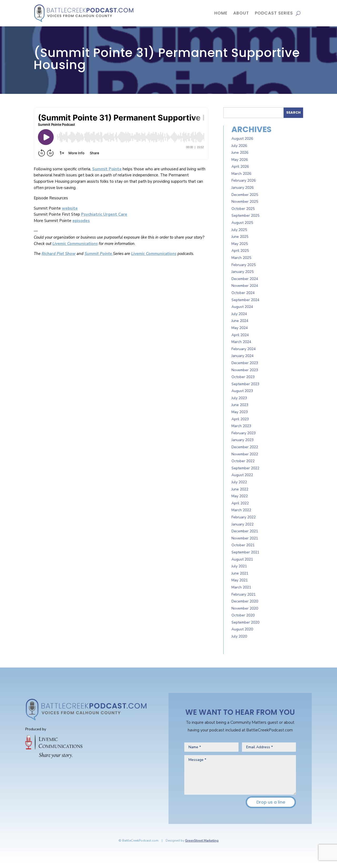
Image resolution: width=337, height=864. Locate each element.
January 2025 (242, 271)
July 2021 (239, 566)
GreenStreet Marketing (202, 840)
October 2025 (243, 208)
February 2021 (243, 594)
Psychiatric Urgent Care (104, 214)
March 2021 (241, 587)
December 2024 (244, 278)
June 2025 (239, 236)
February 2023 (243, 433)
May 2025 (239, 243)
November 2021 (244, 538)
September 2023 (245, 384)
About (241, 13)
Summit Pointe (107, 169)
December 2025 (244, 194)
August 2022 (242, 474)
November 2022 (244, 454)
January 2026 (242, 187)
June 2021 (239, 573)
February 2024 (243, 348)
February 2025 (243, 264)
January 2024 (242, 355)
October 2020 (243, 615)
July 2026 (239, 145)
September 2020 (245, 622)
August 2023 (242, 390)
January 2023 (242, 439)
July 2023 (239, 397)
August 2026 (242, 138)
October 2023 (243, 376)
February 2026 (243, 180)
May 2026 (239, 159)
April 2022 (240, 503)
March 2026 (241, 173)
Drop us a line (270, 802)
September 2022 (245, 468)
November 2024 (244, 285)
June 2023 (239, 404)
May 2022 (239, 496)
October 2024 (243, 292)
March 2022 (241, 510)
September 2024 (245, 299)
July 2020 (239, 636)
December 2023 (244, 362)
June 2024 (239, 320)
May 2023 (239, 411)
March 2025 (241, 257)
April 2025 (240, 250)
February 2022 (243, 517)
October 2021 (243, 545)
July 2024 (239, 313)
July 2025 (239, 229)
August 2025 (242, 222)
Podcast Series (274, 13)
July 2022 (239, 482)
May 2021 (239, 580)
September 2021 (245, 552)
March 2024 (241, 341)
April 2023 (240, 419)
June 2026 (239, 152)
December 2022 (244, 447)
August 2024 (242, 306)
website (70, 208)
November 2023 (244, 370)
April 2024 (240, 334)
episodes (81, 220)
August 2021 (242, 559)
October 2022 (243, 461)
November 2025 (244, 201)
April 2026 (240, 166)
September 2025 (245, 215)
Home (220, 13)
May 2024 (239, 327)
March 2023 (241, 425)
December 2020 (244, 601)
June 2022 (239, 489)
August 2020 (242, 629)
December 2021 (244, 531)
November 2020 (244, 608)
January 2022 (242, 524)
